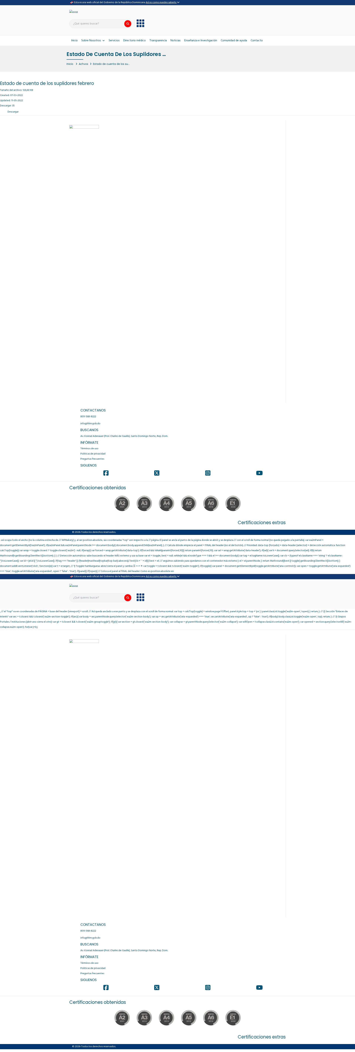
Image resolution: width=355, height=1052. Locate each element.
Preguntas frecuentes (92, 459)
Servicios (114, 40)
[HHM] (73, 12)
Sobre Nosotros (91, 40)
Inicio (74, 40)
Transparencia (158, 40)
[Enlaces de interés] (139, 23)
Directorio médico (134, 40)
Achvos (83, 64)
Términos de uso (89, 448)
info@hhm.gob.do (90, 423)
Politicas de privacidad (92, 454)
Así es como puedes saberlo (161, 2)
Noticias (175, 40)
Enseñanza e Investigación (200, 40)
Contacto (257, 40)
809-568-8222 (88, 416)
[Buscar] (127, 23)
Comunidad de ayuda (234, 40)
